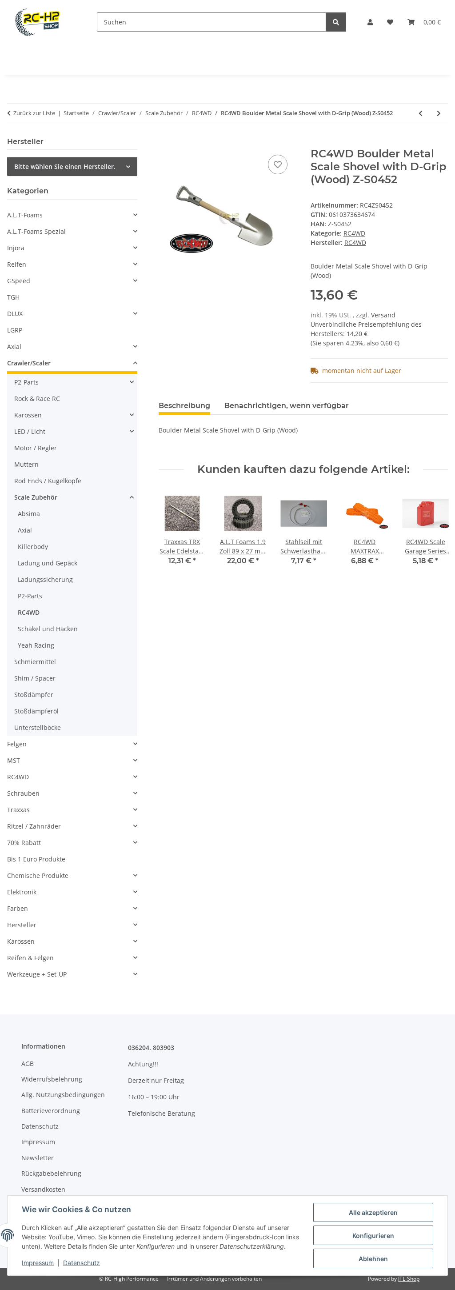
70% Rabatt (24, 842)
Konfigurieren (373, 1235)
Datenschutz (81, 1262)
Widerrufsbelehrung (51, 1079)
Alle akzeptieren (373, 1212)
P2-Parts (26, 382)
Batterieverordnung (50, 1110)
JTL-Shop (408, 1278)
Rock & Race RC (37, 398)
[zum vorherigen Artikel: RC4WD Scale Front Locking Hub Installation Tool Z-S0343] (420, 113)
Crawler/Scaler (29, 363)
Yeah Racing (36, 645)
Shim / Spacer (35, 678)
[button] (370, 22)
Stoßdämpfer (33, 694)
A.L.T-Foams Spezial (36, 231)
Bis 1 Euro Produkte (36, 859)
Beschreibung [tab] (184, 405)
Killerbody (33, 546)
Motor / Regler (35, 448)
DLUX (15, 313)
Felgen (17, 744)
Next (433, 533)
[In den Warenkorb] (166, 143)
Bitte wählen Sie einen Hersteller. (65, 166)
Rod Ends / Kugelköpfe (47, 481)
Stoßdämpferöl (36, 711)
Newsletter (37, 1158)
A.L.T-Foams (25, 215)
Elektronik (21, 892)
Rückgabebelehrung (51, 1173)
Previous (173, 533)
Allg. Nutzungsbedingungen (63, 1094)
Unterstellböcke (37, 727)
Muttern (26, 464)
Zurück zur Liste (34, 113)
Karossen (28, 415)
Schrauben (23, 793)
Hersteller (21, 925)
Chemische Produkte (37, 875)
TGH (13, 297)
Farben (17, 908)
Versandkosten (43, 1189)
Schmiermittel (35, 661)
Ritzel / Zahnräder (34, 826)
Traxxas (18, 809)
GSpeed (18, 280)
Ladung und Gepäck (47, 563)
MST (13, 760)
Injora (15, 248)
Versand (383, 315)
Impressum (38, 1262)
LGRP (14, 330)
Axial (14, 346)
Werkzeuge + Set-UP (37, 974)
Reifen (16, 264)
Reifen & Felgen (30, 957)
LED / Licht (29, 431)
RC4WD (354, 233)
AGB (27, 1063)
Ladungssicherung (45, 579)
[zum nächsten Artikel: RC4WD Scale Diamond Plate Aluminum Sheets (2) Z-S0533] (439, 113)
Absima (29, 513)
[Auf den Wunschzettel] (277, 164)
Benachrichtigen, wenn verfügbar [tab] (286, 405)
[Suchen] (336, 22)
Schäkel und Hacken (48, 629)
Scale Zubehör (35, 497)
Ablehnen (373, 1258)
